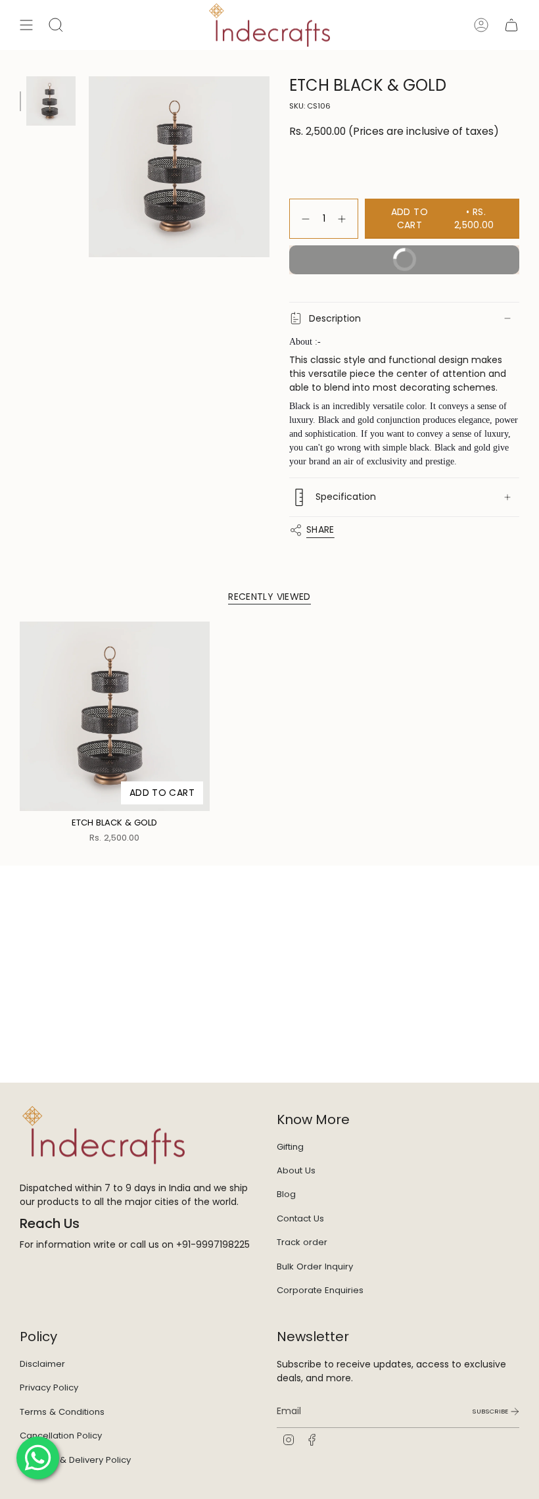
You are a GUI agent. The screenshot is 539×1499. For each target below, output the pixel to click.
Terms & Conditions (62, 1412)
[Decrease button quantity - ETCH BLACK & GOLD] (303, 219)
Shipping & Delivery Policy (75, 1460)
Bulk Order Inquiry (315, 1266)
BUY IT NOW (447, 255)
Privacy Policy (49, 1387)
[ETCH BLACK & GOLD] (115, 717)
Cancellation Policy (61, 1435)
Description (335, 318)
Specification (346, 496)
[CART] (511, 25)
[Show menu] (26, 25)
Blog (286, 1194)
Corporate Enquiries (320, 1290)
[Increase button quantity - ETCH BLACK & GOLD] (344, 219)
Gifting (290, 1147)
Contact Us (300, 1218)
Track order (302, 1242)
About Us (296, 1170)
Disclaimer (42, 1364)
